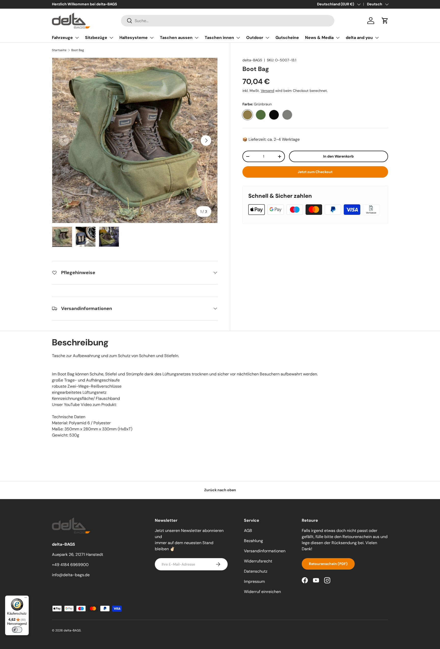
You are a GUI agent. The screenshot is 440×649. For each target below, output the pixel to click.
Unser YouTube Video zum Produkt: (84, 404)
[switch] (17, 630)
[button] (385, 20)
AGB (248, 530)
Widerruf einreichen (262, 591)
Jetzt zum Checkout (315, 172)
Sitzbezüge (96, 37)
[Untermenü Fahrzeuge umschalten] (77, 38)
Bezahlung (253, 540)
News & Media (319, 37)
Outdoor (254, 37)
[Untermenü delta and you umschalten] (377, 38)
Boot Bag (77, 50)
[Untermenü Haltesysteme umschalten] (152, 38)
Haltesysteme (133, 37)
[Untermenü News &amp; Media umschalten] (338, 38)
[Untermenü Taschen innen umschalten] (238, 38)
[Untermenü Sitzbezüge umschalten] (111, 38)
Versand (267, 90)
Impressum (254, 581)
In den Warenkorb (338, 156)
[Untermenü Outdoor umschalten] (267, 38)
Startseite (59, 50)
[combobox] (228, 20)
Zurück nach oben (220, 490)
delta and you (359, 37)
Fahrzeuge (62, 37)
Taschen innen (219, 37)
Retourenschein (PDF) (328, 563)
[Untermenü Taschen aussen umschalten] (197, 38)
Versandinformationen (264, 551)
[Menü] (26, 599)
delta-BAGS (252, 60)
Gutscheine (287, 37)
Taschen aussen (176, 37)
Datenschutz (255, 571)
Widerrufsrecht (258, 561)
